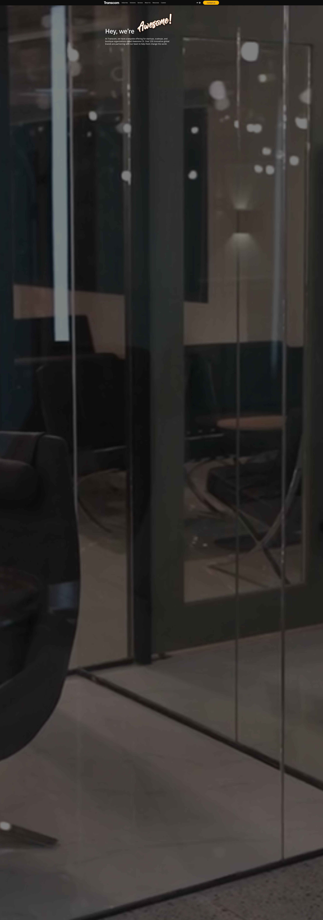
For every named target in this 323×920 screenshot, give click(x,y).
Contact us (211, 3)
